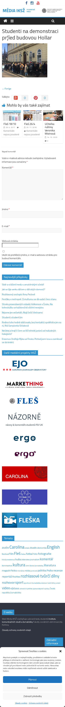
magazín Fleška (9, 570)
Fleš (17, 553)
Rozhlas (16, 576)
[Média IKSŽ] (32, 9)
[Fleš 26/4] (32, 112)
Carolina (16, 547)
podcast (34, 570)
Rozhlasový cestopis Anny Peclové (18, 294)
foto (35, 554)
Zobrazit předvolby (32, 696)
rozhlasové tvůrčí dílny (40, 576)
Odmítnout (32, 688)
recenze (58, 570)
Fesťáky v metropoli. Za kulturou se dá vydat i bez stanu (29, 299)
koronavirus (7, 565)
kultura (19, 565)
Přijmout (32, 679)
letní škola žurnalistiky (34, 565)
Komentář (7, 167)
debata (27, 548)
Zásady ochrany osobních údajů (16, 630)
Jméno (6, 209)
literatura (50, 565)
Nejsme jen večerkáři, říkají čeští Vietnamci (22, 312)
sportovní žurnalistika (32, 583)
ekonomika (42, 547)
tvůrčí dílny (51, 583)
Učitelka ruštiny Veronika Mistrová (50, 129)
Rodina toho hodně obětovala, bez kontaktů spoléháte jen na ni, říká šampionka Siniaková (31, 324)
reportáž (7, 576)
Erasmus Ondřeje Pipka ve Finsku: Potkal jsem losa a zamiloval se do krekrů (32, 340)
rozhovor (8, 582)
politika (42, 570)
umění (58, 583)
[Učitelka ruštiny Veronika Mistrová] (53, 112)
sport (19, 582)
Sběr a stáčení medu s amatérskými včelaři (23, 284)
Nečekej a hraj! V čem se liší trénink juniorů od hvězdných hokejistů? (29, 332)
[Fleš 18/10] (12, 112)
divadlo (33, 547)
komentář (46, 559)
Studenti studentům (12, 317)
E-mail (6, 226)
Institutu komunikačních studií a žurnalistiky (29, 620)
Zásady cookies (21, 703)
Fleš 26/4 (29, 124)
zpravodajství (38, 588)
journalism (34, 559)
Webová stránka (10, 241)
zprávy (46, 588)
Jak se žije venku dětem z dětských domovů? (23, 289)
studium (44, 583)
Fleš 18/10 (9, 124)
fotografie (44, 553)
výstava (14, 588)
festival (5, 554)
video (6, 588)
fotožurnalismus (8, 559)
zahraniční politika (26, 588)
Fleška (23, 554)
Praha (50, 570)
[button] (60, 651)
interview (26, 559)
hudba (18, 559)
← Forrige (6, 88)
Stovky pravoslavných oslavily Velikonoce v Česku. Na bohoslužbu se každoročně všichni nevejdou (27, 305)
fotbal (29, 554)
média (27, 570)
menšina (20, 570)
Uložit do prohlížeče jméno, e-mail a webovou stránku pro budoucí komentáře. (29, 256)
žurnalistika (15, 592)
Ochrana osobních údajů (38, 703)
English (53, 547)
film (11, 554)
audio (5, 547)
